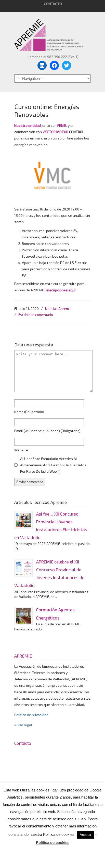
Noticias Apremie (58, 309)
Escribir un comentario (35, 315)
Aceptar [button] (85, 835)
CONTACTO (53, 4)
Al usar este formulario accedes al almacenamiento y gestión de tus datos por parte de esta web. (53, 464)
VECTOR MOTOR (55, 132)
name (29, 412)
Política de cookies (52, 842)
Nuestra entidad (28, 125)
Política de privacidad (31, 715)
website (21, 450)
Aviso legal (23, 725)
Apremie (52, 32)
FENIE (61, 125)
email (47, 431)
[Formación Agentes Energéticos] (23, 616)
